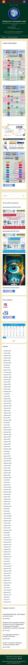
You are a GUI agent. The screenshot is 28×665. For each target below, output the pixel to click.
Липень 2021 (7, 496)
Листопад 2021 (7, 487)
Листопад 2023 (7, 429)
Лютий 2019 (7, 559)
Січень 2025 (7, 396)
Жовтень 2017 (7, 592)
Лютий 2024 (7, 422)
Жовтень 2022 (7, 460)
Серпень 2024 (7, 408)
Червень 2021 (7, 499)
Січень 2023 (7, 453)
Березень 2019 (7, 556)
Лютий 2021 (7, 508)
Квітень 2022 (7, 475)
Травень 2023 (7, 444)
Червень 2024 (7, 413)
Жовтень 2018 (7, 568)
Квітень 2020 (7, 527)
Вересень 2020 (7, 520)
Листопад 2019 (7, 539)
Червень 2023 (7, 441)
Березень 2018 (7, 582)
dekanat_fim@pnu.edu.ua (14, 28)
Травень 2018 (7, 578)
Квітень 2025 (7, 389)
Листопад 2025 (7, 372)
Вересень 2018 (7, 571)
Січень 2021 (7, 511)
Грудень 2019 (7, 537)
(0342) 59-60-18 (12, 27)
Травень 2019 (7, 551)
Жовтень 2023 (7, 432)
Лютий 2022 (7, 480)
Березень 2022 (7, 477)
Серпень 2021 (7, 494)
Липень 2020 (7, 523)
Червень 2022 (7, 470)
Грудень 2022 (7, 456)
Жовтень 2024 (7, 403)
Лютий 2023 (7, 451)
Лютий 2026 (7, 365)
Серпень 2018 (7, 573)
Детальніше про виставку (11, 287)
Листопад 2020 (7, 516)
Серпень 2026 (7, 350)
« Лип (13, 340)
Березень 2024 (7, 420)
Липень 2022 (7, 468)
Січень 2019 (7, 561)
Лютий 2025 (7, 393)
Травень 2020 (7, 525)
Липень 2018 (7, 575)
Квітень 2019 (7, 554)
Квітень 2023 (7, 446)
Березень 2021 (7, 506)
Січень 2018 (7, 587)
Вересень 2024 (7, 405)
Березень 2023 (7, 449)
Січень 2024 (7, 425)
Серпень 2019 (7, 547)
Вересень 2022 (7, 463)
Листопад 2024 (7, 401)
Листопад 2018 (7, 566)
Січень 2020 (7, 535)
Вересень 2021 (7, 492)
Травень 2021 (7, 501)
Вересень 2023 (7, 434)
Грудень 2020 (7, 513)
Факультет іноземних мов (14, 21)
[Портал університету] (11, 5)
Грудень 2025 (7, 370)
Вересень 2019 (7, 544)
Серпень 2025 (7, 379)
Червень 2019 (7, 549)
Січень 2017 (7, 599)
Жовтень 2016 (7, 602)
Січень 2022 (7, 482)
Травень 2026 (7, 358)
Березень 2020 (7, 530)
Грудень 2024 (7, 398)
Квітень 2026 (7, 360)
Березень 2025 (7, 391)
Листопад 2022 (7, 458)
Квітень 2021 (7, 504)
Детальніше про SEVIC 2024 (12, 207)
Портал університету (12, 658)
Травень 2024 (7, 415)
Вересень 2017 (7, 594)
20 (13, 334)
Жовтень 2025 (7, 374)
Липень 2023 (7, 439)
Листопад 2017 (7, 590)
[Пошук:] (13, 195)
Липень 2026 (7, 353)
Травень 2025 (7, 386)
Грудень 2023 (7, 427)
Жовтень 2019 (7, 542)
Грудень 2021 (7, 484)
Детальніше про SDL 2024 (11, 231)
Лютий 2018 (7, 585)
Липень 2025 (7, 382)
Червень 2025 (7, 384)
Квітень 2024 (7, 417)
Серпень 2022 (7, 465)
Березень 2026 (7, 362)
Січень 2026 (7, 367)
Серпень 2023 (7, 437)
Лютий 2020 (7, 532)
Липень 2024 (7, 410)
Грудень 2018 (7, 563)
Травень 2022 (7, 472)
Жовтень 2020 (7, 518)
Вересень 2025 (7, 377)
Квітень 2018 (7, 580)
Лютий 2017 (7, 597)
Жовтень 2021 (7, 489)
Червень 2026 (7, 355)
